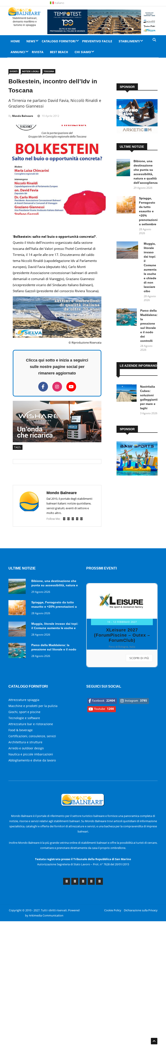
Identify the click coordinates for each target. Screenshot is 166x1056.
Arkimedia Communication (46, 915)
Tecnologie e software (24, 718)
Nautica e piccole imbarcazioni (30, 754)
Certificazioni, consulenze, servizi (32, 736)
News (30, 41)
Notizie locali (30, 71)
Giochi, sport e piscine (24, 712)
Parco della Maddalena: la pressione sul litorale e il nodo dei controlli (53, 649)
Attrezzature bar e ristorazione (30, 724)
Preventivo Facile (97, 41)
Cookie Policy (112, 910)
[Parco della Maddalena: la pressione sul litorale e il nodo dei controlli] (127, 317)
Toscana (49, 71)
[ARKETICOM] (137, 132)
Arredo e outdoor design (26, 748)
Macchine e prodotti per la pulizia (32, 706)
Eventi (14, 71)
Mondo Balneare (22, 116)
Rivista (37, 52)
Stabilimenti (129, 41)
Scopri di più (139, 658)
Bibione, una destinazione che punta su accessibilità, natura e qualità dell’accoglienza (54, 585)
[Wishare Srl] (57, 441)
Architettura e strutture (25, 742)
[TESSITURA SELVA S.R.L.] (57, 336)
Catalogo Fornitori (59, 41)
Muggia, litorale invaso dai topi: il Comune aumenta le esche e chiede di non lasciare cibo (54, 628)
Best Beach (59, 52)
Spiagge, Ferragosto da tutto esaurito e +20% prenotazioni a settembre (148, 211)
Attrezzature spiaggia (23, 700)
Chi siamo (83, 52)
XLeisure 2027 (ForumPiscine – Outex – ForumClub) (122, 635)
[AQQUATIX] (137, 474)
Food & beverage (20, 730)
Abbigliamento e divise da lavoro (32, 760)
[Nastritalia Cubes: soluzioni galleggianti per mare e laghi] (127, 393)
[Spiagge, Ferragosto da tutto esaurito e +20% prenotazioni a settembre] (126, 205)
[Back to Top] (154, 1041)
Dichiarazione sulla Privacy (141, 910)
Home (15, 41)
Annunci (18, 52)
